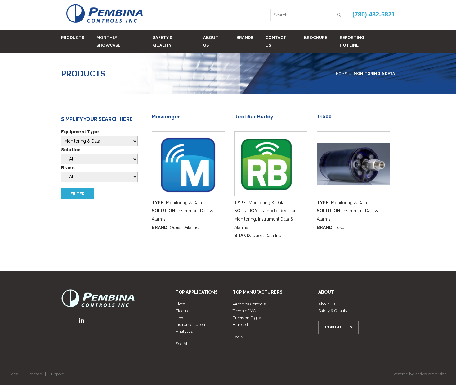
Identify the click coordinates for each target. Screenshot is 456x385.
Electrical (184, 311)
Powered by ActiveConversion (419, 374)
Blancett (240, 324)
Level (181, 317)
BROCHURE (315, 37)
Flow (180, 304)
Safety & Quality (163, 41)
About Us (210, 41)
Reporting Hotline (352, 41)
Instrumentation (190, 324)
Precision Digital (247, 317)
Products (72, 37)
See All (182, 343)
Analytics (184, 331)
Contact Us (276, 41)
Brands (244, 37)
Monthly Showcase (108, 41)
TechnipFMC (244, 311)
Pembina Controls (249, 304)
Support (56, 374)
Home (341, 73)
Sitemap (34, 374)
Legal (14, 374)
